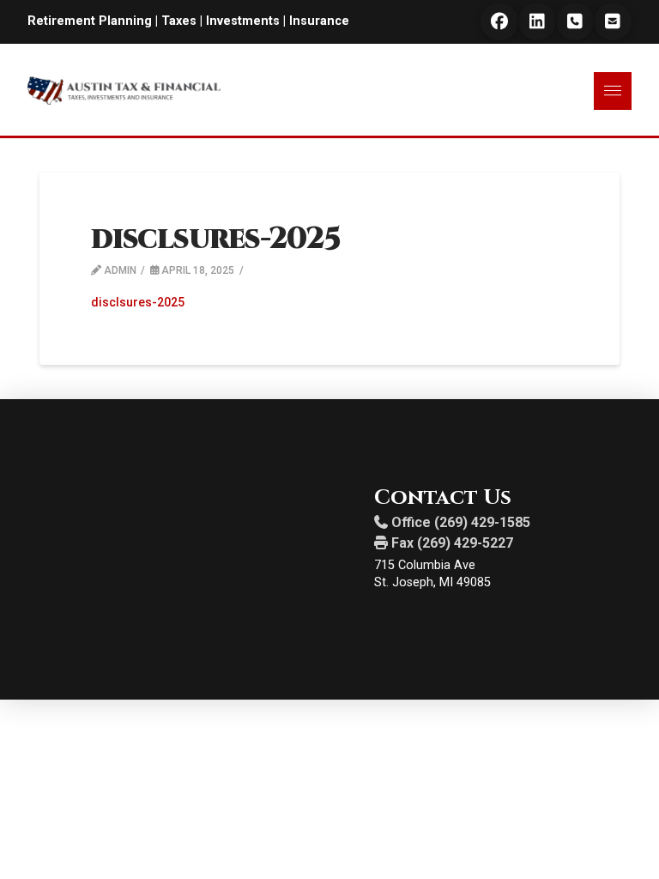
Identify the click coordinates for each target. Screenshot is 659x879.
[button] (613, 91)
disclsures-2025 (137, 302)
